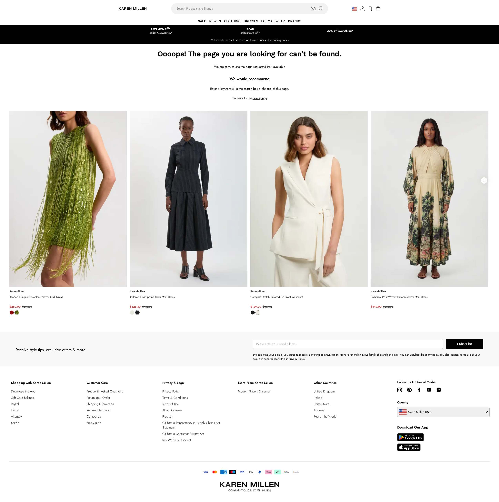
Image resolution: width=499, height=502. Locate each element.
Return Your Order (98, 397)
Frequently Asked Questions (105, 391)
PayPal (15, 404)
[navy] (137, 312)
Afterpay (16, 416)
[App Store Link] (410, 442)
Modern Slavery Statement (254, 391)
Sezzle (15, 422)
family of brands (378, 355)
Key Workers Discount (176, 440)
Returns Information (99, 410)
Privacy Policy (171, 391)
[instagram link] (399, 390)
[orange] (12, 312)
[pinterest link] (409, 390)
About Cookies (172, 410)
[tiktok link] (438, 390)
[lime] (17, 312)
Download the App (23, 391)
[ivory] (132, 312)
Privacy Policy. (297, 359)
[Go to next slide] (484, 180)
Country (402, 402)
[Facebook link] (419, 390)
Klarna (14, 410)
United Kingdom (324, 391)
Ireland (318, 397)
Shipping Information (100, 404)
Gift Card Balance (22, 397)
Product (167, 416)
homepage (260, 98)
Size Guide (94, 422)
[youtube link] (429, 390)
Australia (319, 410)
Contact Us (94, 416)
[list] (249, 215)
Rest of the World (325, 416)
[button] (354, 9)
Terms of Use (170, 404)
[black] (253, 312)
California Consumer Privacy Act (183, 433)
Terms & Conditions (175, 397)
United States (322, 404)
